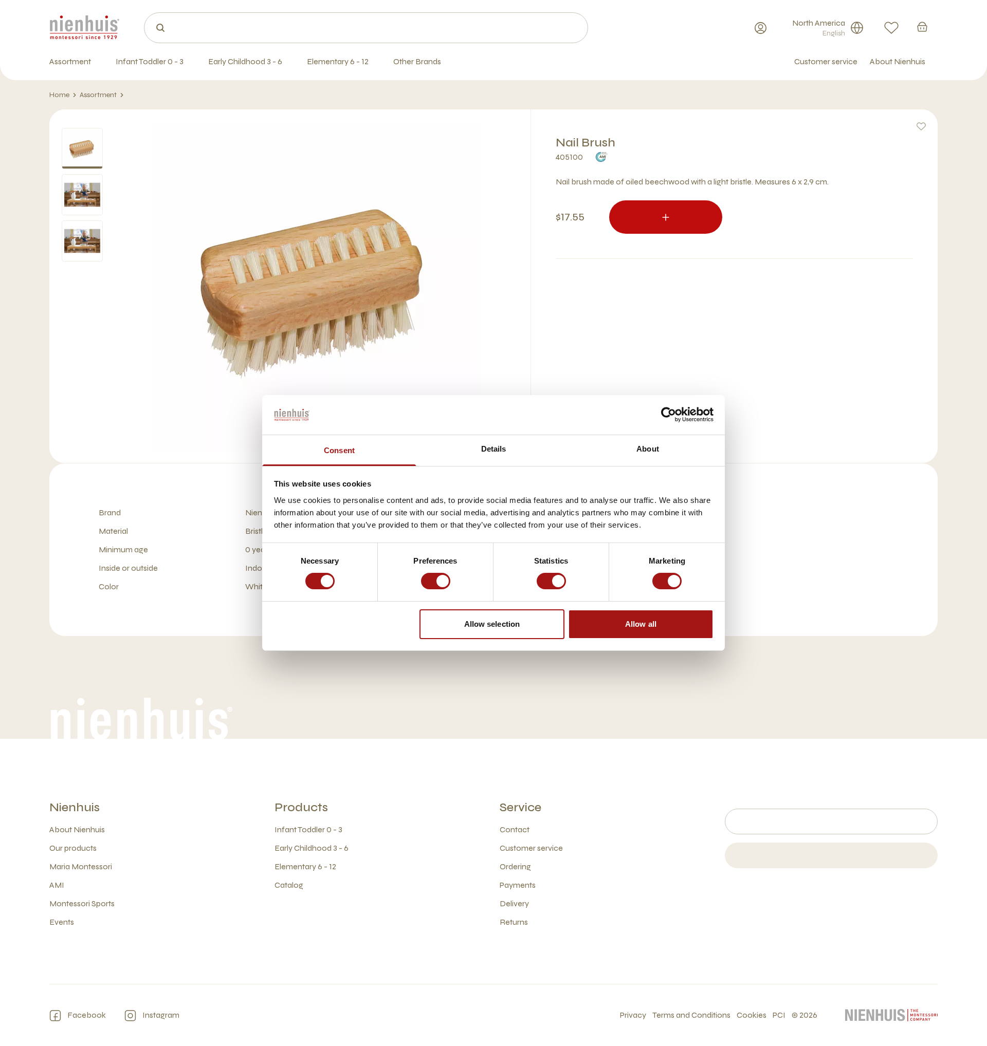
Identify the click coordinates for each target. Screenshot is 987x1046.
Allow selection (492, 624)
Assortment (98, 94)
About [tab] (647, 448)
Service (520, 807)
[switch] (435, 581)
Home (59, 94)
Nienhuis (74, 807)
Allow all (640, 624)
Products (301, 807)
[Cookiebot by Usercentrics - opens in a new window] (669, 414)
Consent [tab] (339, 450)
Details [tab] (493, 448)
